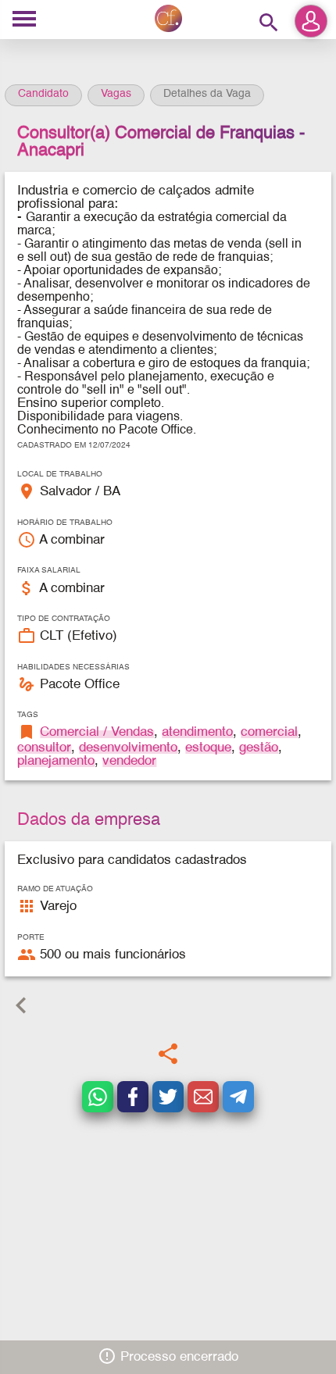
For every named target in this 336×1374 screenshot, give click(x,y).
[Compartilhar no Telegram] (238, 1096)
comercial (269, 732)
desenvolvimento (128, 748)
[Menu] (24, 20)
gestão (258, 748)
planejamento (56, 761)
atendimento (197, 732)
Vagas (116, 93)
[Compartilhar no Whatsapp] (97, 1096)
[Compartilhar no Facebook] (132, 1096)
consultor (44, 748)
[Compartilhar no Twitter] (168, 1096)
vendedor (129, 761)
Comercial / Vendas (97, 732)
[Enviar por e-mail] (203, 1096)
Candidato (43, 93)
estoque (208, 748)
